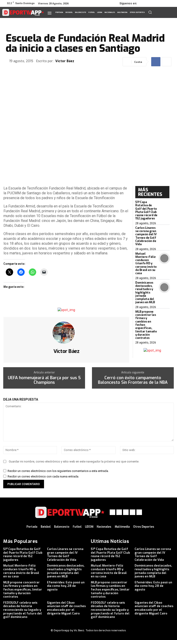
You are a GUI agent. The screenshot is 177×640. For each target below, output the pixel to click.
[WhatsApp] (164, 3)
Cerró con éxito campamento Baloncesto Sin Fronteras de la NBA (133, 380)
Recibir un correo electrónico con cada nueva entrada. (43, 476)
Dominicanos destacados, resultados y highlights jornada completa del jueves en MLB (145, 292)
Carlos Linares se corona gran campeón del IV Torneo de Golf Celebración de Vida (145, 236)
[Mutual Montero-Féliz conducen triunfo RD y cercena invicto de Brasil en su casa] (164, 258)
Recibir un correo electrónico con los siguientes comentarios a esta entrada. (58, 471)
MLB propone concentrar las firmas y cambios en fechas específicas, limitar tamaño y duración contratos (22, 589)
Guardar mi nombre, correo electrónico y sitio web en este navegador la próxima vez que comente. (74, 461)
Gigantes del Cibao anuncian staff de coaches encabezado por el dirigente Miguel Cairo (66, 608)
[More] (166, 61)
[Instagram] (151, 3)
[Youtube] (170, 3)
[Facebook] (145, 3)
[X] (157, 3)
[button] (150, 12)
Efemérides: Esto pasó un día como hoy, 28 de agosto (66, 585)
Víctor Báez (64, 61)
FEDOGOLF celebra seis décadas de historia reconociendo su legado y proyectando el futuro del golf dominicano (22, 610)
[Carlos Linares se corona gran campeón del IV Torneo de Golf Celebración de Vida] (164, 232)
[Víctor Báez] (66, 333)
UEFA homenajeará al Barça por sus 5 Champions (44, 380)
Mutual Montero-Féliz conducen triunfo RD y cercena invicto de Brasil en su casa (146, 263)
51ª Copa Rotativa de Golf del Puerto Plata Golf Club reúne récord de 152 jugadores (146, 210)
